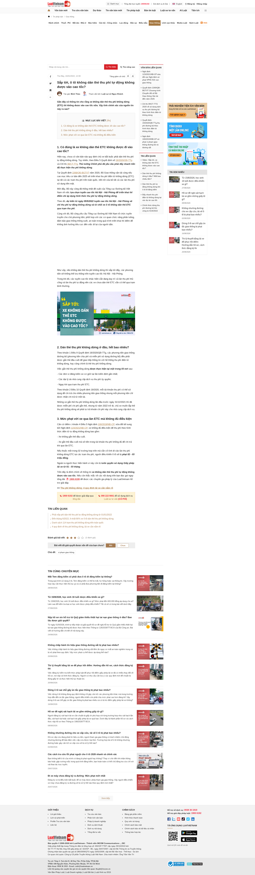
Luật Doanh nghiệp (74, 872)
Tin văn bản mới (114, 10)
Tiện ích (195, 10)
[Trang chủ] (49, 10)
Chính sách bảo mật (133, 825)
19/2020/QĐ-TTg (124, 160)
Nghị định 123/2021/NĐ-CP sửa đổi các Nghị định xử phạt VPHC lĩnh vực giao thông (151, 77)
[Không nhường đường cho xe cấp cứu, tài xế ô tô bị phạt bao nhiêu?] (174, 210)
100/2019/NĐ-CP (106, 424)
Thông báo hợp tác (133, 832)
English (179, 4)
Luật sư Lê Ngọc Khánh (112, 94)
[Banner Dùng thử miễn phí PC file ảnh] (187, 118)
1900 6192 (68, 496)
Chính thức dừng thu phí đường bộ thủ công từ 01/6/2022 (151, 208)
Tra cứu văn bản (80, 10)
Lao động (123, 23)
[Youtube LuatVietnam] (178, 819)
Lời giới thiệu (55, 814)
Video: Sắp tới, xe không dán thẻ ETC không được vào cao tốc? (151, 164)
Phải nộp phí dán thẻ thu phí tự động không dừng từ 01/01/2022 (82, 515)
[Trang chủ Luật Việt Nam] (59, 4)
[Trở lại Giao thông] (50, 97)
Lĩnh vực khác (168, 23)
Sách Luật (193, 23)
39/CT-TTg (72, 164)
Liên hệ (53, 825)
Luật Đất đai (88, 872)
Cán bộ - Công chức (108, 23)
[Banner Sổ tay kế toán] (187, 165)
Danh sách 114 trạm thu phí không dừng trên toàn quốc (78, 523)
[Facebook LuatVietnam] (169, 819)
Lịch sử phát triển (57, 818)
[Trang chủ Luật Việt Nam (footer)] (61, 840)
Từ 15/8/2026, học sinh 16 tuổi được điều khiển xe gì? (76, 597)
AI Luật (183, 10)
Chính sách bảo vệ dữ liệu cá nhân (139, 828)
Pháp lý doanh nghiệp (97, 821)
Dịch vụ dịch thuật (95, 825)
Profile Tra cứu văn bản (60, 821)
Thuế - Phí (66, 23)
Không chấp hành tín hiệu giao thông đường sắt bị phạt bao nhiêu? (83, 645)
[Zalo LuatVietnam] (173, 819)
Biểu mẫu (143, 23)
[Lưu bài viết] (50, 90)
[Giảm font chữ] (128, 76)
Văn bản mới (61, 10)
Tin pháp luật (133, 10)
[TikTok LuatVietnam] (183, 819)
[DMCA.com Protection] (195, 865)
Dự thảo (97, 10)
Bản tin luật (150, 10)
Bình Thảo (75, 94)
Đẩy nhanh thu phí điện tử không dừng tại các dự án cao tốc (151, 197)
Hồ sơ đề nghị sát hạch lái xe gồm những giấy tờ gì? (75, 711)
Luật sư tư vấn (167, 10)
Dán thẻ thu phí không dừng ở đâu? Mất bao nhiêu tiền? (151, 176)
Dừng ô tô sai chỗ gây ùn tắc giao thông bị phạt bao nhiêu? (79, 690)
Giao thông (155, 23)
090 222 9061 (107, 496)
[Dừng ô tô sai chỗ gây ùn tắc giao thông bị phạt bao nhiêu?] (174, 225)
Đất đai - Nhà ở (79, 23)
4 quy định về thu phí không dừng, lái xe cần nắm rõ (76, 527)
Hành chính (54, 23)
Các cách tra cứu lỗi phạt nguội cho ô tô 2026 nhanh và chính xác (82, 754)
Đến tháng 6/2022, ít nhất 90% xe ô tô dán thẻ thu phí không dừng (83, 519)
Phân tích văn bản (95, 818)
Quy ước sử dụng (132, 821)
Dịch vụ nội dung (95, 828)
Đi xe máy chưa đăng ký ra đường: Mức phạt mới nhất (76, 776)
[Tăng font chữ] (133, 76)
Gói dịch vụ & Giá (160, 4)
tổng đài (76, 499)
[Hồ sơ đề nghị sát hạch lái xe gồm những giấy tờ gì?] (174, 194)
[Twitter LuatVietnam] (188, 819)
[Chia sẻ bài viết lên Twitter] (50, 83)
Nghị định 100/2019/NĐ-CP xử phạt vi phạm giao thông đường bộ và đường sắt (150, 142)
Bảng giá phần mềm (133, 814)
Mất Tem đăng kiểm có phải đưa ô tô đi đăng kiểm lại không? (80, 576)
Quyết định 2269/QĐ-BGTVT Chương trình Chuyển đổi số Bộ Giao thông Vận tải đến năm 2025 (151, 93)
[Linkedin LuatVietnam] (192, 819)
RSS (205, 23)
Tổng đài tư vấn (94, 832)
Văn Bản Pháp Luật (56, 872)
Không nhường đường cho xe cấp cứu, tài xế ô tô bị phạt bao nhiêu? (84, 733)
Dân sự (133, 23)
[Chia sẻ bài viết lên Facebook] (50, 76)
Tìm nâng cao (128, 67)
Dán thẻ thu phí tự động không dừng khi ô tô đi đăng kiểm (151, 187)
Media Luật (182, 23)
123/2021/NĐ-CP (79, 428)
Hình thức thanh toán (134, 818)
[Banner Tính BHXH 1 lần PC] (187, 138)
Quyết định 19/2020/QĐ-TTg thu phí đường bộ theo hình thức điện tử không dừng (151, 125)
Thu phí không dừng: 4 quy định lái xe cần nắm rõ (86, 488)
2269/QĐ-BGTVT (80, 172)
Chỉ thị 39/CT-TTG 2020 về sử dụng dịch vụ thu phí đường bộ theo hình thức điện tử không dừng (151, 109)
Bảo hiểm (92, 23)
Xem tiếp (105, 798)
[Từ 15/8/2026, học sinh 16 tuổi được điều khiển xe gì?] (174, 179)
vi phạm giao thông (66, 552)
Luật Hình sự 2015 (103, 872)
